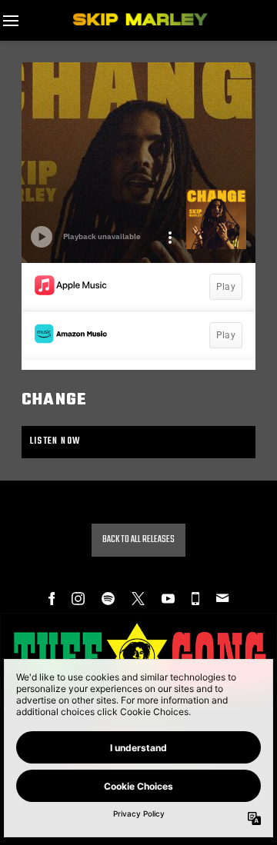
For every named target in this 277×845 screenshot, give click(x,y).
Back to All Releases (138, 539)
